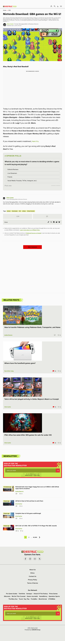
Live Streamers (12, 173)
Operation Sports (54, 596)
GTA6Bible (51, 599)
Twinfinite (22, 593)
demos (8, 211)
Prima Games (53, 593)
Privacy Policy (37, 475)
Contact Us (32, 576)
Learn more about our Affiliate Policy (30, 230)
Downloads (14, 211)
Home (4, 10)
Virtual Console (30, 211)
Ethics (32, 573)
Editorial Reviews (13, 169)
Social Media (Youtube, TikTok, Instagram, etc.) (22, 180)
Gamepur (29, 593)
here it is (35, 141)
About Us (32, 569)
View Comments (32, 247)
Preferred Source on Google (33, 233)
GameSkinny (43, 596)
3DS (9, 10)
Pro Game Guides (11, 593)
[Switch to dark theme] (58, 6)
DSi (20, 211)
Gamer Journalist (32, 596)
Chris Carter (10, 24)
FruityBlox (34, 599)
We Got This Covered (18, 596)
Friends (10, 177)
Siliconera (7, 596)
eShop (23, 211)
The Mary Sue (13, 599)
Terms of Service (28, 475)
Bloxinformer (43, 599)
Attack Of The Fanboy (41, 593)
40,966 (35, 537)
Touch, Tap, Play (24, 599)
